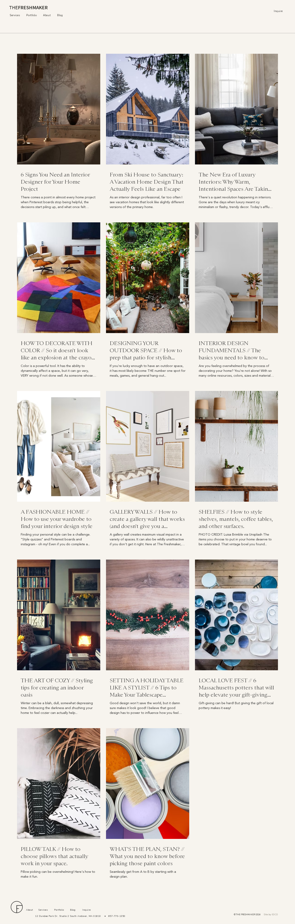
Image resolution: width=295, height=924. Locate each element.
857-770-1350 (116, 916)
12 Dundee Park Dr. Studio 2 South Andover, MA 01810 (68, 916)
